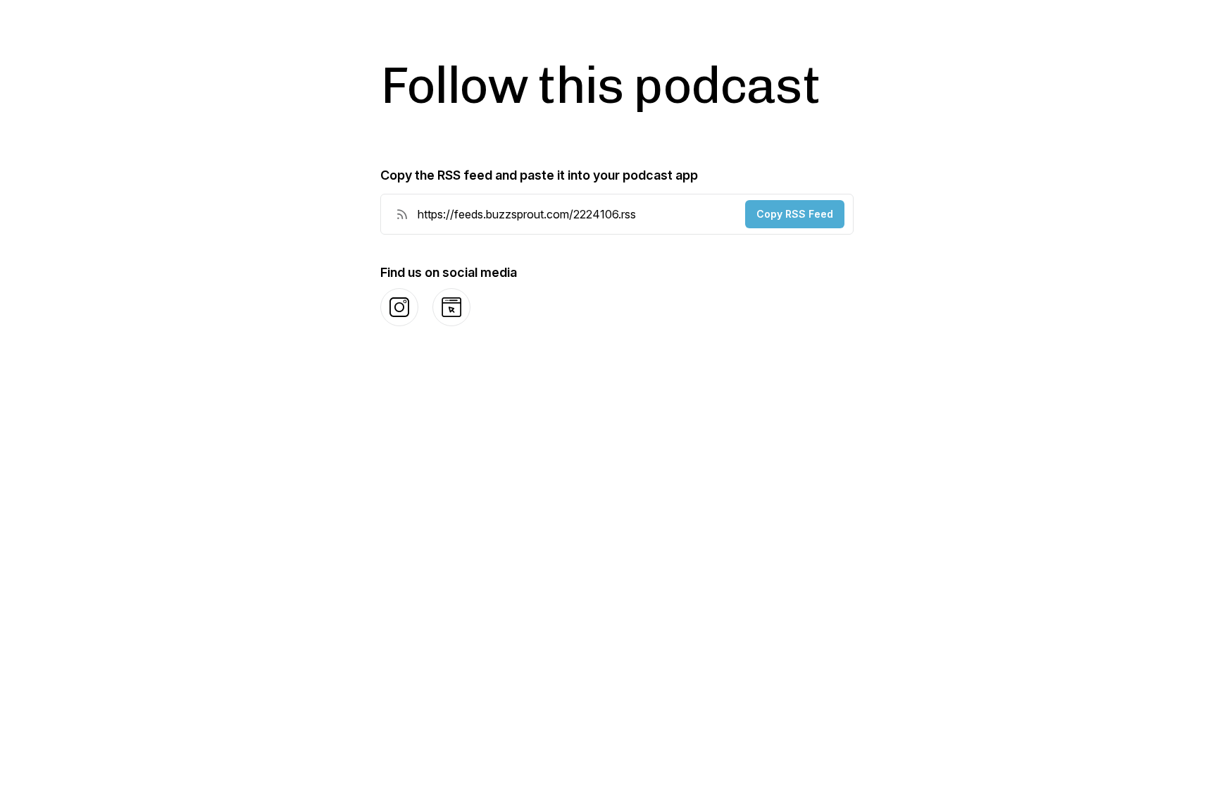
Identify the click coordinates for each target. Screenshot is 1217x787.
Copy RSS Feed (794, 214)
